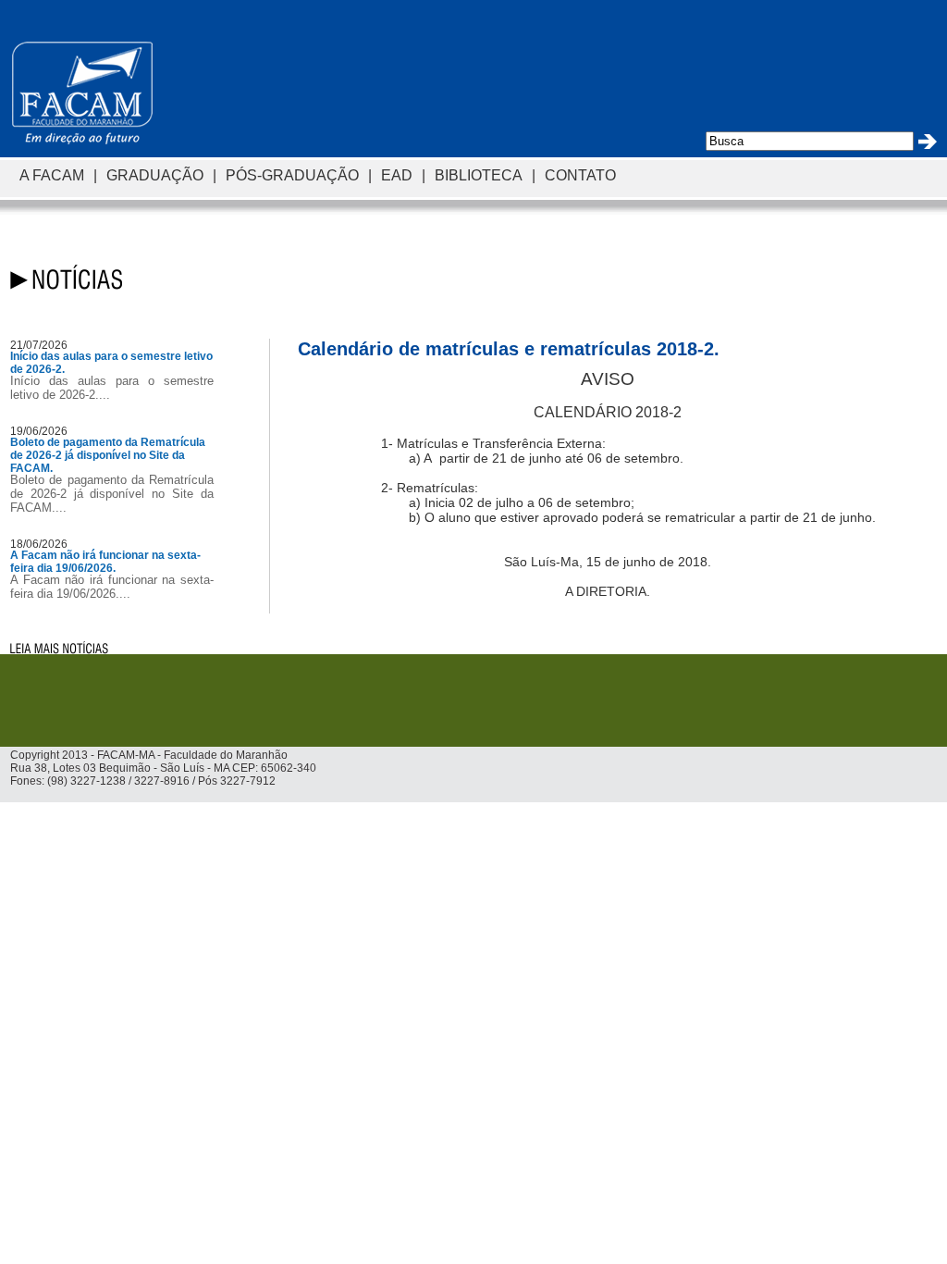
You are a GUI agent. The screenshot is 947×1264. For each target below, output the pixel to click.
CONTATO (580, 175)
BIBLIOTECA (479, 175)
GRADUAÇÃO (154, 175)
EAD (396, 175)
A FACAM (51, 175)
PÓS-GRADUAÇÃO (292, 175)
